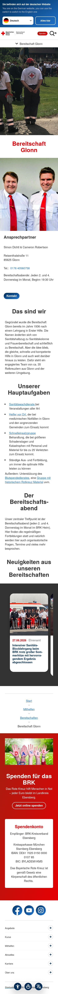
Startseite (10, 987)
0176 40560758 (20, 268)
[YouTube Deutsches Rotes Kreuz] (29, 910)
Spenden (42, 33)
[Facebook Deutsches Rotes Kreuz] (17, 910)
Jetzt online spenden (29, 805)
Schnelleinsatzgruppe (22, 433)
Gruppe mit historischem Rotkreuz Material (28, 480)
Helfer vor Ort (17, 414)
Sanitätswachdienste (22, 404)
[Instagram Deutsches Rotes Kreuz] (41, 910)
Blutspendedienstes (17, 478)
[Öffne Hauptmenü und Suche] (53, 33)
